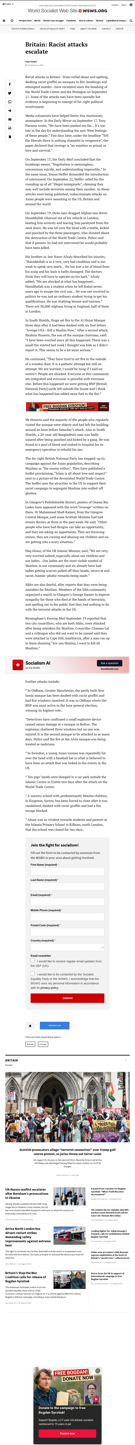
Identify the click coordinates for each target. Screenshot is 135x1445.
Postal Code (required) (45, 925)
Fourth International (23, 28)
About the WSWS (89, 28)
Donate (119, 28)
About (124, 5)
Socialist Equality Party (52, 28)
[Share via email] (9, 119)
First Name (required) (44, 865)
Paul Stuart (31, 61)
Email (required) (40, 895)
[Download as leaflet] (9, 128)
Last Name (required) (44, 880)
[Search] (131, 22)
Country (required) (42, 940)
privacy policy (49, 987)
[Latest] (12, 22)
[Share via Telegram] (9, 110)
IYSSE (72, 28)
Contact (115, 5)
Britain (30, 1044)
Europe (43, 1044)
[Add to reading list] (9, 137)
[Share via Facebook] (9, 84)
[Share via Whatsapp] (9, 101)
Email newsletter (41, 956)
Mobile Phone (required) (46, 910)
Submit (68, 998)
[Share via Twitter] (9, 93)
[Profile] (131, 5)
